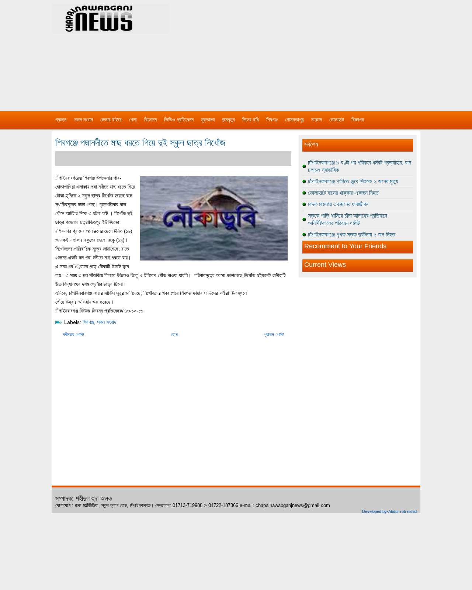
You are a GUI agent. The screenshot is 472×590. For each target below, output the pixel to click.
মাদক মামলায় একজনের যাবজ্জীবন (338, 204)
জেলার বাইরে (111, 120)
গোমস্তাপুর (294, 120)
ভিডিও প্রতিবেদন (179, 120)
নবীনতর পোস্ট (73, 334)
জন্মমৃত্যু (228, 120)
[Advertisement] (313, 51)
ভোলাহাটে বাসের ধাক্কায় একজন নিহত (343, 193)
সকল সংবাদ (83, 120)
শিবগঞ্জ (272, 120)
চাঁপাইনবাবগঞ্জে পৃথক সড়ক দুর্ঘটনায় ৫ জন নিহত (351, 234)
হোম (174, 334)
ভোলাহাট (336, 120)
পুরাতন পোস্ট (274, 334)
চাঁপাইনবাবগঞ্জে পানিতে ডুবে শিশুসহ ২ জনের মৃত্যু (353, 181)
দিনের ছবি (250, 120)
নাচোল (316, 120)
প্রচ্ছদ (60, 120)
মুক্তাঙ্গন (208, 120)
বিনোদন (150, 120)
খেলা (133, 120)
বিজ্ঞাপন (357, 120)
